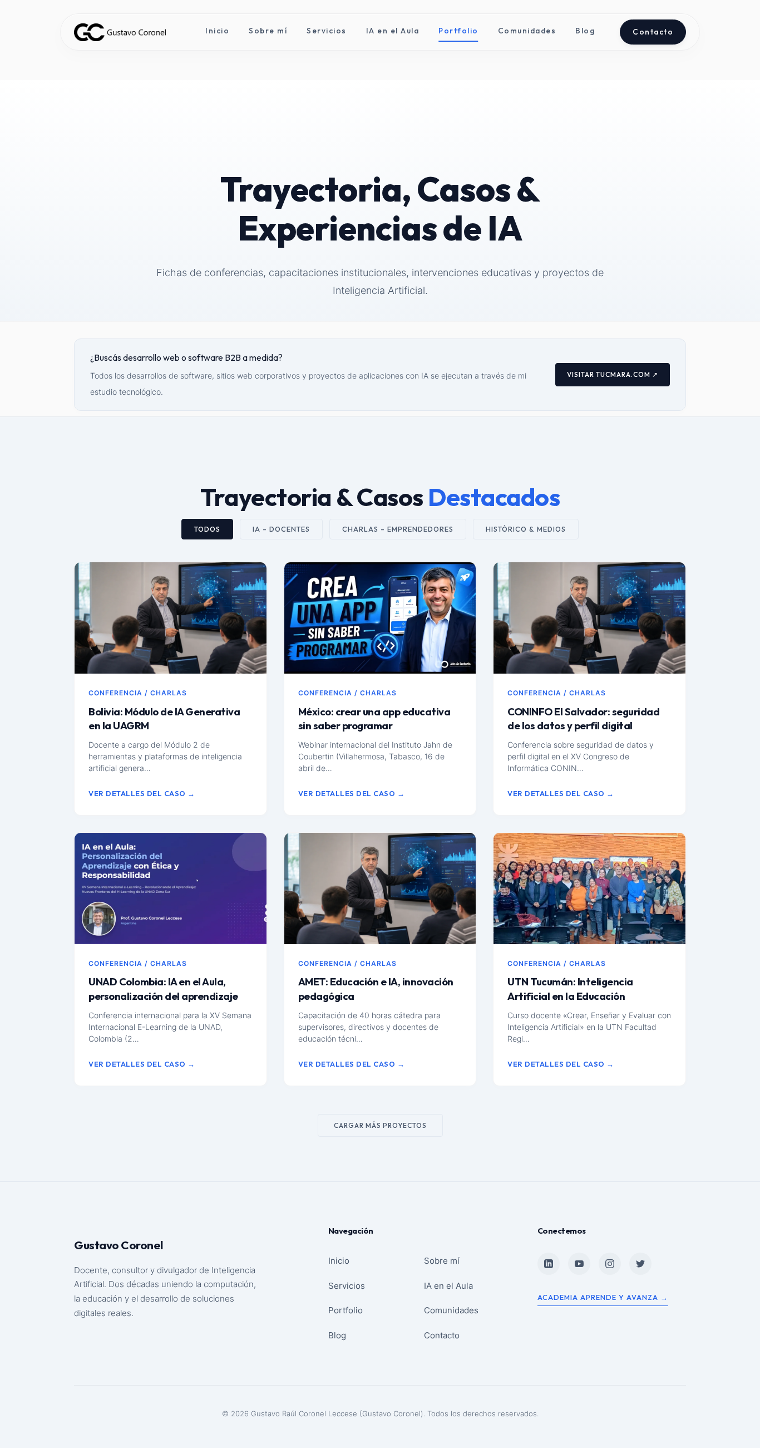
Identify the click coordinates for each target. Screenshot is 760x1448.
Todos (207, 529)
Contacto (653, 32)
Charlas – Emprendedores (397, 529)
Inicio (217, 31)
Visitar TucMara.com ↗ (612, 374)
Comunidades (527, 31)
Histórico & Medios (526, 529)
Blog (585, 31)
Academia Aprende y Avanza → (602, 1297)
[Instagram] (610, 1264)
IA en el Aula (393, 31)
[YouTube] (579, 1264)
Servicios (327, 31)
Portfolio (458, 31)
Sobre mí (268, 31)
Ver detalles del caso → (141, 793)
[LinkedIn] (548, 1264)
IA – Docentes (281, 529)
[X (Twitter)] (640, 1264)
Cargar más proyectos (380, 1125)
